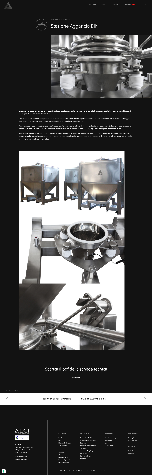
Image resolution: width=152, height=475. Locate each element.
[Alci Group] (9, 5)
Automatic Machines (87, 438)
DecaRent (128, 4)
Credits (103, 471)
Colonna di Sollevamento (57, 399)
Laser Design (109, 446)
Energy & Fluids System (88, 446)
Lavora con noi (63, 457)
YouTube (131, 453)
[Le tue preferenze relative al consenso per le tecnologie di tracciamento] (4, 471)
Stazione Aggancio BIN (93, 399)
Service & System (86, 456)
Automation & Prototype (88, 440)
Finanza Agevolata (64, 460)
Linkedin (131, 451)
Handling (83, 448)
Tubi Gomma (62, 446)
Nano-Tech (108, 440)
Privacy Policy (132, 438)
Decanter (83, 443)
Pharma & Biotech (64, 443)
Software (83, 459)
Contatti (117, 4)
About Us (104, 4)
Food (60, 438)
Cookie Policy (132, 440)
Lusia (106, 443)
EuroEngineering (110, 438)
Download (76, 377)
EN (145, 4)
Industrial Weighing (86, 451)
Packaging (83, 453)
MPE (59, 440)
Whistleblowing (63, 462)
